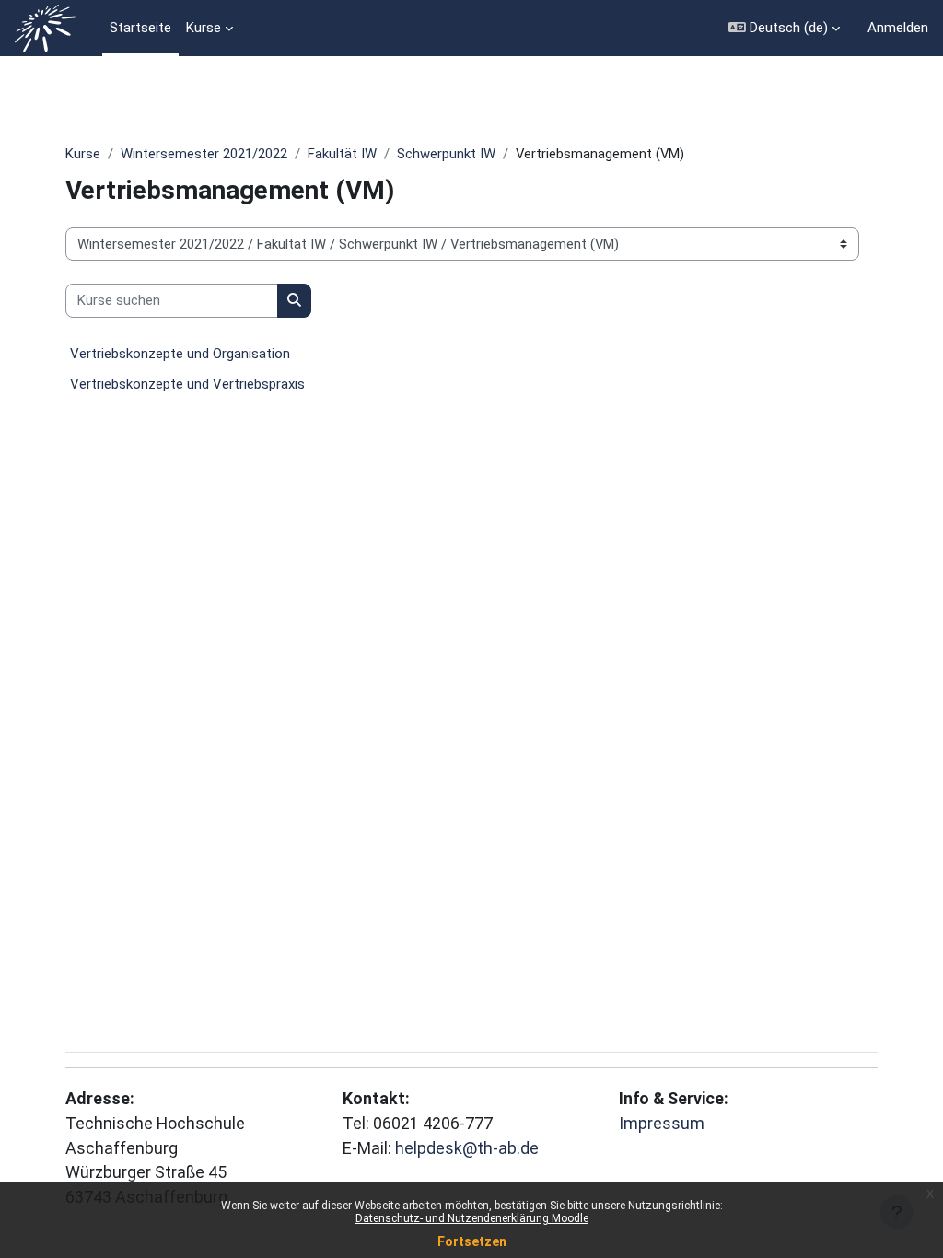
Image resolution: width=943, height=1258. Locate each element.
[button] (784, 28)
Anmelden (897, 27)
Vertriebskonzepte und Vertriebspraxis (187, 384)
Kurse (82, 154)
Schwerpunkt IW (446, 154)
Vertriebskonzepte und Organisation (180, 353)
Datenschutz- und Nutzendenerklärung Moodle (471, 1218)
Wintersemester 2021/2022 (204, 154)
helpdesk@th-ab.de (467, 1148)
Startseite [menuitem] (140, 27)
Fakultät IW (342, 154)
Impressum (661, 1123)
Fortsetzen (471, 1241)
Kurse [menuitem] (203, 27)
